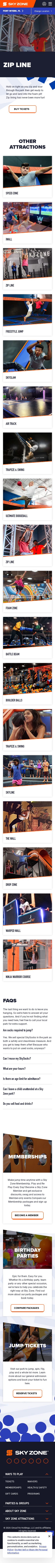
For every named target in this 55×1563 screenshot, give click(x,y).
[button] (13, 11)
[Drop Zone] (27, 868)
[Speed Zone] (27, 177)
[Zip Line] (27, 269)
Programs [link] (34, 1493)
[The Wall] (27, 822)
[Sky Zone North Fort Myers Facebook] (9, 1461)
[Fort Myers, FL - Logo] (21, 4)
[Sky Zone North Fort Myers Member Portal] (44, 4)
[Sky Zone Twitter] (23, 1461)
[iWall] (27, 223)
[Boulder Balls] (27, 684)
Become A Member (26, 1215)
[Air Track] (27, 407)
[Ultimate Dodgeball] (27, 499)
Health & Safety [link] (37, 1487)
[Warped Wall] (27, 914)
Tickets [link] (9, 1481)
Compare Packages (26, 1308)
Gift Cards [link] (11, 1493)
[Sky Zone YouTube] (31, 1461)
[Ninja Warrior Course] (27, 960)
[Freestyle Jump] (27, 315)
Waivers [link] (32, 1481)
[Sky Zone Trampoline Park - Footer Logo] (28, 1453)
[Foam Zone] (27, 591)
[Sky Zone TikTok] (45, 1461)
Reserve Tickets (26, 1393)
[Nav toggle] (50, 3)
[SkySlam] (27, 361)
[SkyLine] (27, 776)
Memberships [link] (13, 1487)
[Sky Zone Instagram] (16, 1461)
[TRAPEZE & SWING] (27, 453)
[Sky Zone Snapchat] (38, 1461)
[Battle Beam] (27, 637)
